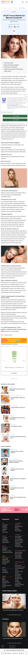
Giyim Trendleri (5, 558)
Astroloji (4, 586)
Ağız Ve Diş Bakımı (19, 526)
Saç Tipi (4, 530)
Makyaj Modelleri (5, 542)
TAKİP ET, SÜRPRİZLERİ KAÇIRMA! (17, 509)
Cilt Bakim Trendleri (19, 546)
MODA (3, 556)
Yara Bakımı (17, 581)
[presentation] (4, 360)
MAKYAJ (4, 536)
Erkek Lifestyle (5, 572)
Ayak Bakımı (17, 529)
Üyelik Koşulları (12, 647)
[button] (11, 378)
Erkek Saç (4, 569)
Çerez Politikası (12, 645)
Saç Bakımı (4, 529)
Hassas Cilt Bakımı (18, 552)
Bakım (9, 8)
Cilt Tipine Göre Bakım (6, 550)
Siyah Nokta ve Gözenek (20, 566)
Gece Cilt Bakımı (18, 536)
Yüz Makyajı (4, 537)
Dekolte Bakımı (18, 545)
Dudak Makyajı (5, 540)
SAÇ (3, 523)
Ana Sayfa (4, 8)
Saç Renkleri (4, 527)
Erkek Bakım (4, 571)
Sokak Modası (5, 559)
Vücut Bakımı (5, 548)
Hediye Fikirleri (5, 581)
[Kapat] (25, 96)
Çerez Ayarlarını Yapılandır (6, 112)
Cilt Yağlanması (18, 577)
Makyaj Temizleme (19, 540)
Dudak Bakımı (18, 543)
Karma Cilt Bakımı (18, 558)
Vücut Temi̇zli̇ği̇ (18, 530)
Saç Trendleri (5, 532)
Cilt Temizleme (18, 537)
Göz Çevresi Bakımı (19, 539)
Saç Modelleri (5, 525)
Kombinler (4, 563)
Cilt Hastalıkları (18, 583)
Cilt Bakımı (15, 8)
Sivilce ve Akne (18, 565)
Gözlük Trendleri (5, 562)
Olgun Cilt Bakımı (18, 553)
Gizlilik (2, 647)
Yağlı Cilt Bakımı (18, 556)
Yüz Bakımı (17, 525)
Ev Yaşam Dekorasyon (6, 585)
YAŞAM (4, 576)
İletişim (2, 645)
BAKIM (3, 546)
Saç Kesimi (4, 526)
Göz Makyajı (4, 539)
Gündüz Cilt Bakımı (19, 542)
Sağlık (3, 578)
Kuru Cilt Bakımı (18, 555)
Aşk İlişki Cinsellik (5, 582)
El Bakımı (17, 527)
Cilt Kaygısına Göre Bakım (7, 552)
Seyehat (4, 583)
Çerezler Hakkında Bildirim (13, 105)
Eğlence (4, 579)
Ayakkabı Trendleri (6, 560)
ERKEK (3, 568)
